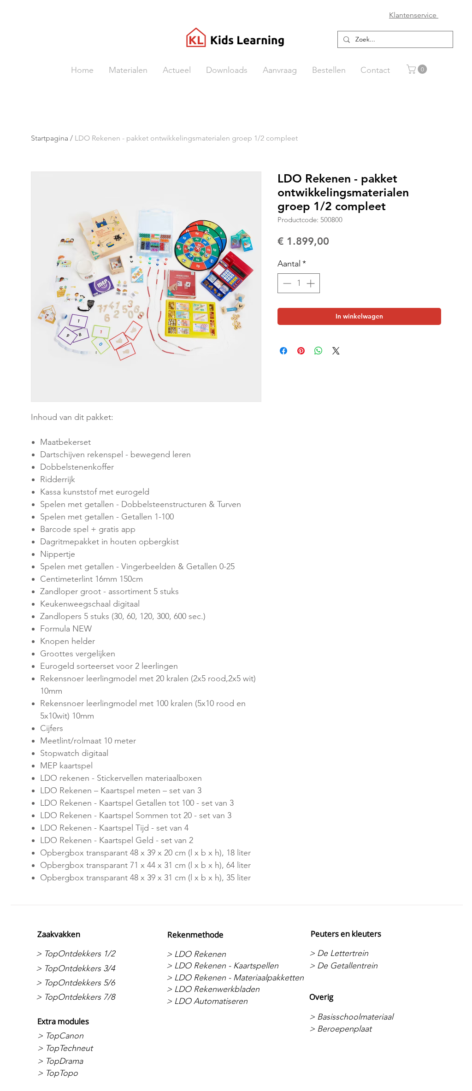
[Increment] (311, 283)
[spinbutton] (298, 283)
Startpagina (49, 138)
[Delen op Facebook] (283, 350)
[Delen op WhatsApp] (318, 350)
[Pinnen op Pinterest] (301, 350)
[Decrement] (286, 283)
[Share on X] (336, 350)
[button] (418, 69)
